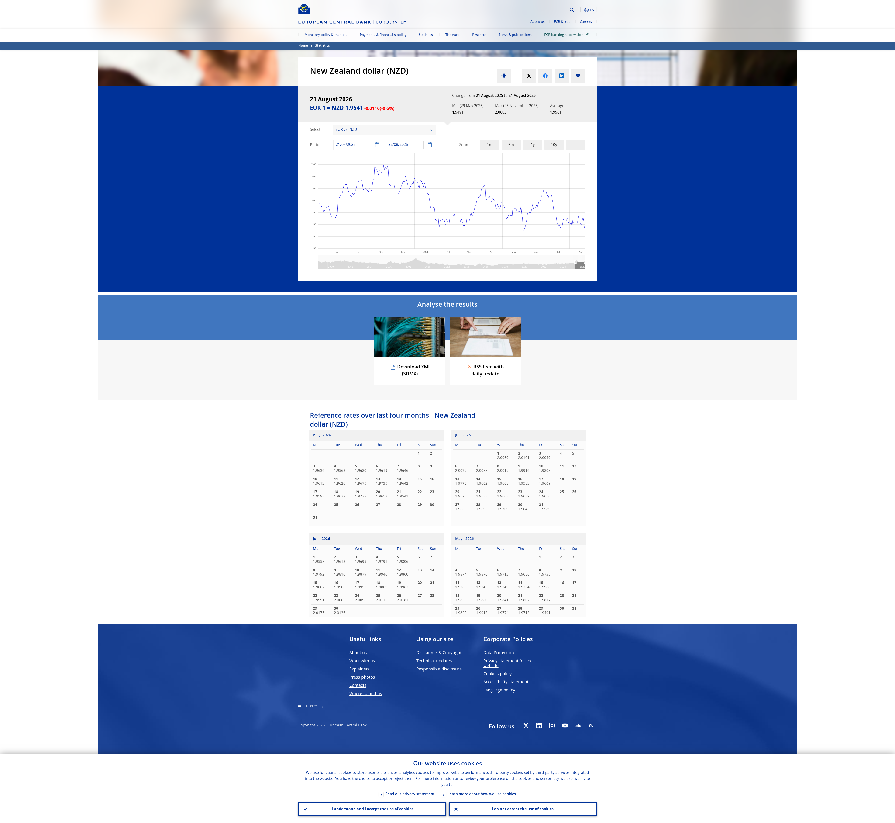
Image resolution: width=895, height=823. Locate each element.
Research (479, 35)
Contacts (357, 686)
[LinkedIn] (538, 725)
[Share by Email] (578, 76)
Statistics (426, 35)
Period (316, 145)
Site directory (313, 706)
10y (554, 145)
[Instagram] (552, 725)
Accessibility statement (505, 682)
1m (489, 145)
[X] (525, 725)
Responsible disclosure (439, 669)
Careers (586, 22)
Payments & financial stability (383, 35)
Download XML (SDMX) (414, 371)
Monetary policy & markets (326, 35)
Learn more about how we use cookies (482, 794)
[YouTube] (565, 725)
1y (533, 145)
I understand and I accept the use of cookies (372, 809)
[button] (580, 10)
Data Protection (498, 653)
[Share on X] (529, 76)
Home (303, 45)
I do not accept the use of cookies (523, 809)
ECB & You (562, 22)
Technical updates (434, 661)
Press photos (362, 677)
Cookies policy (497, 674)
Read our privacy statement (409, 794)
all (576, 145)
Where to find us (365, 694)
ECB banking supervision (563, 35)
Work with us (362, 661)
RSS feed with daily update (487, 371)
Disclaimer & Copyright (438, 653)
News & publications (515, 35)
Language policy (499, 690)
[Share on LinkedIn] (562, 76)
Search (572, 10)
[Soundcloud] (578, 725)
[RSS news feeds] (591, 725)
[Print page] (504, 76)
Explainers (359, 669)
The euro (452, 35)
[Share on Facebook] (545, 76)
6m (511, 145)
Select (315, 130)
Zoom (464, 145)
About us (537, 22)
